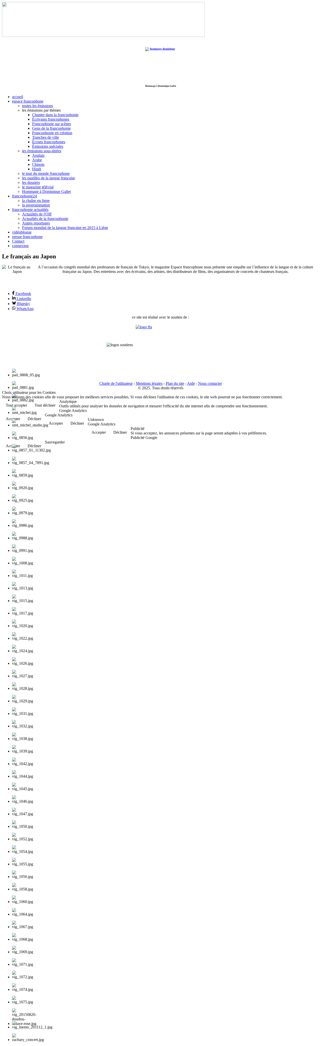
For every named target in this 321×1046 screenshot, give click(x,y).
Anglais (38, 155)
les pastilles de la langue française (48, 178)
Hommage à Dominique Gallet (46, 191)
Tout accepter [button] (16, 405)
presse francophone (27, 237)
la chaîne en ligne (36, 200)
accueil (17, 97)
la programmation (36, 205)
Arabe (37, 160)
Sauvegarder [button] (55, 442)
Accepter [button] (56, 423)
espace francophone (27, 101)
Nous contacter (210, 383)
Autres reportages (36, 223)
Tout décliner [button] (45, 405)
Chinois (38, 164)
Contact (18, 241)
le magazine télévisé (38, 187)
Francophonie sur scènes (51, 124)
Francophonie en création (52, 133)
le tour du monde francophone (46, 173)
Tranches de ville (45, 137)
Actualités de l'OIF (37, 214)
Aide (191, 383)
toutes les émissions (37, 106)
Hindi (36, 169)
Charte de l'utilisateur (116, 383)
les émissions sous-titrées (41, 151)
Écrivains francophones (50, 119)
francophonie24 (24, 196)
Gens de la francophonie (51, 128)
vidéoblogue (22, 232)
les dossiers (31, 182)
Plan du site (175, 383)
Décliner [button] (77, 423)
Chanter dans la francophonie (55, 115)
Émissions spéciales (47, 146)
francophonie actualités (30, 209)
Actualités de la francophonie (45, 218)
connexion (20, 246)
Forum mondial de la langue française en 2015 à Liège (65, 228)
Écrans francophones (48, 142)
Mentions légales (149, 383)
